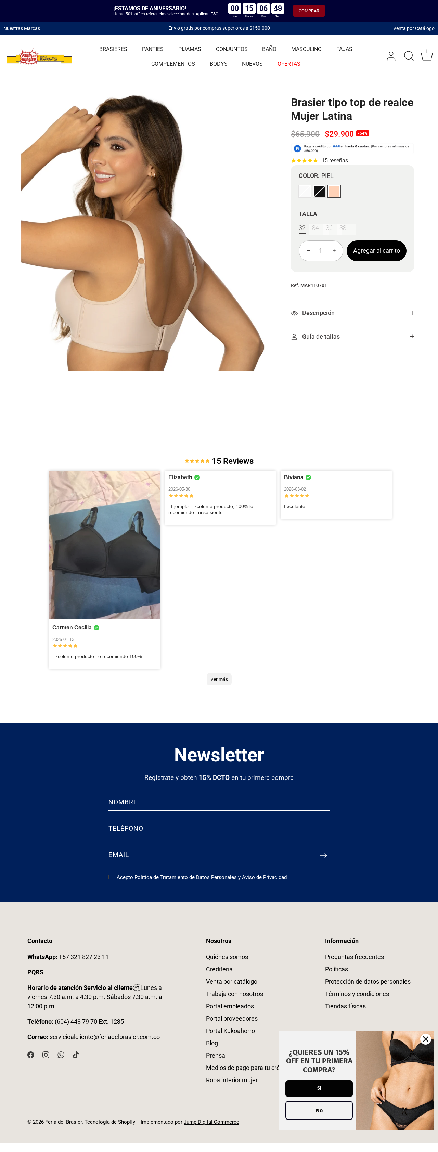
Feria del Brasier (63, 1122)
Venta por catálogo (231, 981)
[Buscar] (408, 56)
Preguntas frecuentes (354, 956)
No (319, 1110)
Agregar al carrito (376, 250)
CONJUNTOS (232, 49)
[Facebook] (30, 1054)
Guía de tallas (320, 336)
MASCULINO (306, 49)
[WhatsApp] (60, 1054)
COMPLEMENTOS (173, 64)
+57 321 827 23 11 (68, 956)
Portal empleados (230, 1006)
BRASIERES (113, 49)
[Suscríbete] (323, 855)
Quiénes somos (227, 956)
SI (319, 1088)
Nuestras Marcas (21, 28)
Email (118, 855)
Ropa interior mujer (232, 1080)
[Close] (425, 1039)
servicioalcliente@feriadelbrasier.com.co (105, 1036)
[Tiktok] (76, 1054)
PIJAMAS (189, 49)
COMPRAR (309, 10)
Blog (212, 1043)
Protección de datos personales (368, 981)
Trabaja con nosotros (234, 993)
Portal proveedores (232, 1018)
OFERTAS (289, 64)
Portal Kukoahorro (230, 1030)
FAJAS (344, 49)
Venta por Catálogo (414, 28)
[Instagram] (45, 1054)
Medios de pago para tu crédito (248, 1067)
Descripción (318, 313)
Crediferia (219, 969)
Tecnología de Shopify (110, 1122)
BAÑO (269, 49)
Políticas (336, 969)
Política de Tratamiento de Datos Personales (185, 877)
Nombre (123, 802)
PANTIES (153, 49)
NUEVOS (252, 64)
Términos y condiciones (357, 993)
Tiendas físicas (345, 1006)
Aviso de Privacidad (264, 877)
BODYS (219, 64)
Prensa (215, 1055)
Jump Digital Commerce (211, 1122)
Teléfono (125, 829)
